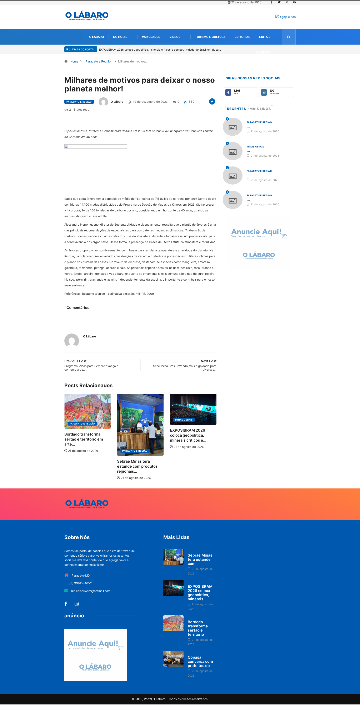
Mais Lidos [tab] (260, 109)
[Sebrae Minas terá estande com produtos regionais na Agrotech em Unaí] (173, 557)
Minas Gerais (184, 419)
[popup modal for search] (289, 37)
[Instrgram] (287, 2)
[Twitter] (279, 2)
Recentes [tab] (236, 109)
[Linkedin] (294, 2)
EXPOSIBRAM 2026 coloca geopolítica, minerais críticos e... (188, 435)
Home (74, 61)
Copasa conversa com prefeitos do (200, 661)
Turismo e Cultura (210, 37)
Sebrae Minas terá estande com (200, 559)
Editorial (242, 37)
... (248, 126)
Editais (264, 37)
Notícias (120, 37)
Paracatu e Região (98, 61)
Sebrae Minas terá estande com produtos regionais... (137, 466)
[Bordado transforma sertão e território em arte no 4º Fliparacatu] (173, 623)
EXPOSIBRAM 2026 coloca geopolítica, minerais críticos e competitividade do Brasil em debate (160, 49)
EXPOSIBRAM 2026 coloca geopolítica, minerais (200, 592)
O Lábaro (96, 37)
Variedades (151, 37)
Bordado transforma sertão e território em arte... (83, 439)
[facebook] (272, 2)
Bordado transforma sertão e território (198, 628)
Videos (174, 37)
